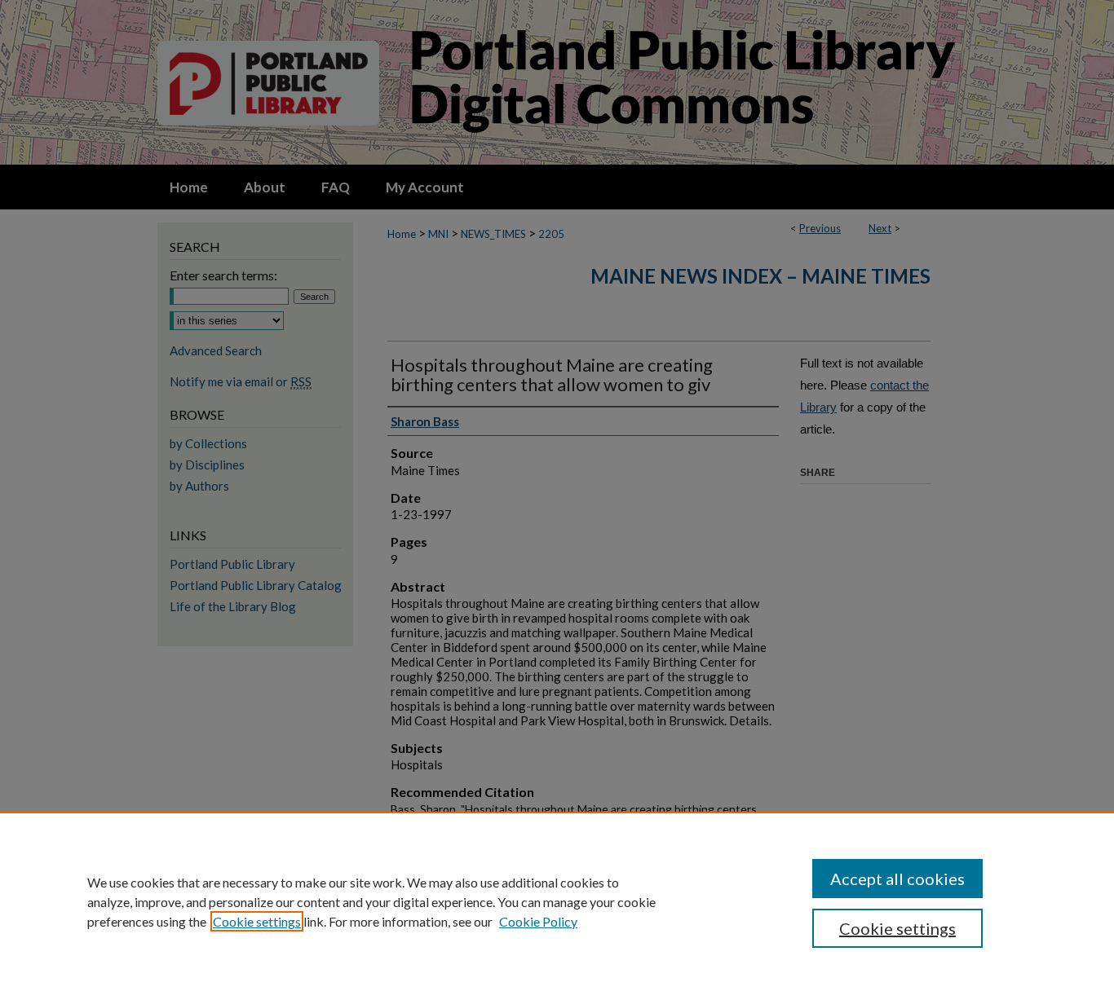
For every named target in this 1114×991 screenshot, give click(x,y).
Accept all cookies (897, 878)
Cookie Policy (538, 921)
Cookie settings (257, 921)
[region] (557, 901)
